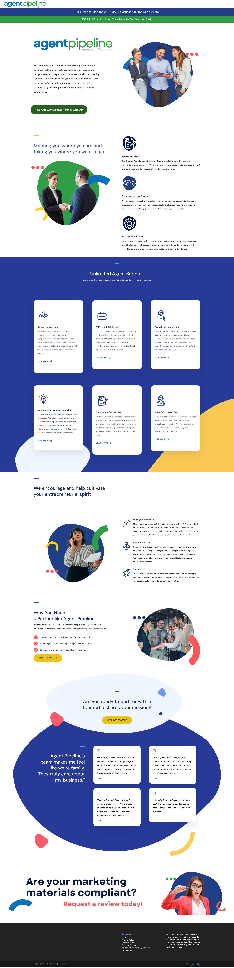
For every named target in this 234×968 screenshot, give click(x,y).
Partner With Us (48, 658)
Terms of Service (129, 945)
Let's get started (117, 720)
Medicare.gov (194, 942)
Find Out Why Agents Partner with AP (59, 109)
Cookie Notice (128, 942)
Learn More (43, 361)
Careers (125, 937)
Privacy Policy (128, 940)
